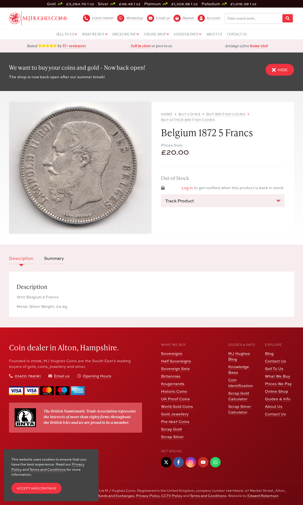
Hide (283, 69)
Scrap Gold (171, 429)
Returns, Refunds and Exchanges (106, 495)
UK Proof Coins (175, 398)
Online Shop (276, 391)
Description (21, 258)
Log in (187, 187)
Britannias (170, 376)
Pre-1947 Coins (175, 421)
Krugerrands (172, 383)
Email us (62, 376)
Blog (269, 353)
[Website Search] (287, 18)
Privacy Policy (148, 495)
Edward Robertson (263, 495)
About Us (273, 406)
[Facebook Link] (178, 462)
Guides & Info (277, 398)
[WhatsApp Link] (215, 462)
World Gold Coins (177, 406)
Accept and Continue (36, 488)
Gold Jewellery (175, 414)
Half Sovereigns (176, 361)
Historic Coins (174, 391)
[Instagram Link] (191, 462)
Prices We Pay (278, 383)
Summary (54, 258)
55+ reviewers (74, 45)
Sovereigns (171, 353)
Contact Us (275, 361)
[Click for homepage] (38, 17)
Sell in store (141, 45)
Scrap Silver (172, 436)
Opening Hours (97, 376)
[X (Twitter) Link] (166, 462)
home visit (259, 45)
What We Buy (277, 376)
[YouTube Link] (203, 462)
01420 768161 (28, 376)
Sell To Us (274, 368)
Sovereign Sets (175, 368)
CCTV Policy (171, 495)
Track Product (179, 201)
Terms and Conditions (208, 495)
